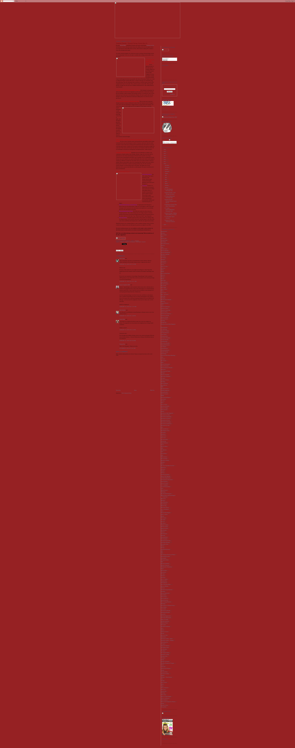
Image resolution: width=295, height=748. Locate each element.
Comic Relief (163, 334)
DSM (162, 386)
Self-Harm (163, 591)
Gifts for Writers (164, 446)
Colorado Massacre (165, 332)
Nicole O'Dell (123, 45)
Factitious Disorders (165, 406)
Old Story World (164, 526)
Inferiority (163, 469)
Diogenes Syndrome (165, 374)
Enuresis (162, 400)
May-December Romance (166, 493)
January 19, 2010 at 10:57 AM (128, 281)
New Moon (163, 523)
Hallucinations (164, 456)
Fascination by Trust (165, 425)
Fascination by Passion (165, 418)
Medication (163, 498)
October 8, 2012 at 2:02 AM (127, 348)
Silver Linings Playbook (166, 601)
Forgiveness (163, 435)
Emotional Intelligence (166, 397)
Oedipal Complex (164, 524)
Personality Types (164, 544)
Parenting (163, 535)
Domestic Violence (165, 379)
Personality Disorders (165, 542)
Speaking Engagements (166, 615)
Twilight (162, 680)
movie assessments (165, 509)
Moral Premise (164, 503)
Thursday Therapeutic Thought (167, 663)
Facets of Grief (164, 404)
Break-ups (163, 296)
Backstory (163, 268)
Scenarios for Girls (150, 45)
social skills (163, 608)
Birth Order (163, 280)
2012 (165, 159)
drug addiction (164, 385)
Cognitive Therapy (165, 330)
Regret (162, 568)
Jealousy (163, 472)
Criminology (163, 353)
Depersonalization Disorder (166, 367)
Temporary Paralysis (165, 645)
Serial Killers (163, 594)
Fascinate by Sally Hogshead (167, 413)
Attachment (163, 262)
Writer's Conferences (165, 698)
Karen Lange (122, 258)
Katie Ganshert (122, 310)
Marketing (163, 491)
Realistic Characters (165, 565)
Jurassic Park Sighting (165, 476)
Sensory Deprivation (165, 593)
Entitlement (163, 399)
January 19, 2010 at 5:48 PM (127, 315)
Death (162, 362)
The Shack (163, 650)
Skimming (163, 603)
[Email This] (116, 250)
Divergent (163, 378)
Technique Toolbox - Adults (167, 638)
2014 (165, 155)
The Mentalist (164, 649)
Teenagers (163, 643)
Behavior (163, 275)
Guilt (162, 455)
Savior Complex (164, 579)
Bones (162, 290)
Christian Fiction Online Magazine (168, 324)
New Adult (163, 519)
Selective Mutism (164, 586)
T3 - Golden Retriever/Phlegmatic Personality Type (170, 210)
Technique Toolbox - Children (167, 640)
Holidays (163, 462)
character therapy (164, 317)
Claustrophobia (164, 327)
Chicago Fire (163, 322)
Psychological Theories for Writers (168, 554)
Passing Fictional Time (165, 540)
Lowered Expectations (165, 486)
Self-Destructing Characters (166, 589)
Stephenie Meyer (164, 622)
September (167, 171)
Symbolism (163, 636)
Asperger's (163, 259)
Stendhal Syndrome (165, 621)
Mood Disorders (164, 502)
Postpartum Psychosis (165, 549)
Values (162, 684)
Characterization (164, 318)
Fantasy (162, 411)
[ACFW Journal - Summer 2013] (162, 713)
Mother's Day (163, 505)
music (162, 510)
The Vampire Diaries (165, 652)
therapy (122, 241)
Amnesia (163, 245)
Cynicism (163, 358)
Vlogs (162, 685)
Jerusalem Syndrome (165, 474)
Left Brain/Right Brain (165, 477)
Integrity (163, 470)
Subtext (162, 629)
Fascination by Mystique (166, 416)
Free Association (164, 439)
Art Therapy (163, 257)
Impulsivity (163, 467)
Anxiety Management (165, 252)
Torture (162, 664)
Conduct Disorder (164, 339)
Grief (162, 451)
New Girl (163, 521)
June (166, 177)
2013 (165, 157)
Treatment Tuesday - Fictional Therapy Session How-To (171, 201)
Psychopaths (163, 558)
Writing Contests (164, 705)
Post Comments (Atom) (126, 393)
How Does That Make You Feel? (167, 465)
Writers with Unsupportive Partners (168, 701)
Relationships (164, 570)
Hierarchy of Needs (165, 460)
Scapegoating (164, 580)
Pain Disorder (164, 530)
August (166, 173)
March (166, 183)
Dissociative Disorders (165, 376)
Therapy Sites (122, 344)
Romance (163, 575)
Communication (164, 336)
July (166, 175)
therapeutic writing (165, 654)
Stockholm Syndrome (165, 626)
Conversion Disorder (165, 343)
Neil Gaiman (163, 517)
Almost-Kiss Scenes (165, 243)
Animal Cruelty (164, 248)
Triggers (162, 675)
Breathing (163, 297)
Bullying (163, 301)
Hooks (162, 463)
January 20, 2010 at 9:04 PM (127, 340)
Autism (162, 264)
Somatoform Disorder (165, 612)
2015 (165, 153)
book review (163, 292)
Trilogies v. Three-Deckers (166, 677)
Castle (162, 304)
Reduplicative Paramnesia (166, 566)
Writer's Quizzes (164, 699)
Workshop (163, 692)
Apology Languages (165, 254)
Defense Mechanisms (165, 364)
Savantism (163, 577)
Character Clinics (164, 308)
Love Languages (164, 484)
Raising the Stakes (165, 559)
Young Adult (163, 706)
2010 (165, 163)
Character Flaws (164, 311)
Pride (162, 552)
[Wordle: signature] (120, 238)
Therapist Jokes (164, 656)
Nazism (162, 516)
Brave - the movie (164, 294)
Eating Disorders (164, 392)
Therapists (163, 657)
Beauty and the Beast (165, 273)
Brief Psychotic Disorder (166, 299)
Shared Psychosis (164, 600)
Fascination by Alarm (165, 414)
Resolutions (163, 572)
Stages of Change (164, 619)
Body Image (163, 287)
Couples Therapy (164, 351)
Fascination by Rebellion (166, 423)
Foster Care (163, 437)
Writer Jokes (163, 694)
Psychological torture (165, 556)
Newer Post (118, 390)
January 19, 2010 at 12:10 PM (127, 306)
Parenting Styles (164, 537)
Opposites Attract (164, 528)
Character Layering (165, 315)
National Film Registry (165, 512)
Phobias (162, 545)
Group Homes (164, 453)
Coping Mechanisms (165, 344)
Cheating (163, 320)
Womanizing (163, 691)
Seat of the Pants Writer (166, 584)
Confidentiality (164, 341)
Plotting (162, 547)
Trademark (163, 666)
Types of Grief (164, 682)
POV (162, 551)
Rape (162, 561)
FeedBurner (172, 94)
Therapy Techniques (130, 241)
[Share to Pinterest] (122, 250)
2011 (165, 161)
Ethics (162, 402)
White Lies (163, 689)
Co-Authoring (164, 329)
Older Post (152, 390)
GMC (162, 448)
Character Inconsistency (166, 313)
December (167, 165)
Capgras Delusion (164, 303)
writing (162, 703)
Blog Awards (163, 285)
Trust (162, 678)
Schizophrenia (164, 582)
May (166, 179)
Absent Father (164, 234)
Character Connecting (165, 310)
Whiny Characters (164, 687)
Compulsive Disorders (165, 337)
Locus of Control (164, 483)
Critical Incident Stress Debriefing (168, 355)
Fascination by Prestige (166, 421)
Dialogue (163, 372)
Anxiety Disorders (164, 250)
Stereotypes (163, 624)
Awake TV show (164, 266)
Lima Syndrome (164, 481)
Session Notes (164, 596)
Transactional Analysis (165, 668)
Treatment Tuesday (141, 241)
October (166, 169)
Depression (163, 369)
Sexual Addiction (164, 598)
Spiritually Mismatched (166, 617)
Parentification (164, 533)
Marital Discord (164, 490)
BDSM (162, 271)
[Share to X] (119, 250)
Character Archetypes (165, 306)
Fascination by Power (165, 420)
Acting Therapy (164, 240)
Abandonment (164, 231)
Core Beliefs (163, 346)
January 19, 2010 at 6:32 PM (127, 329)
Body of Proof (164, 289)
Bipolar (162, 278)
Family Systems (164, 409)
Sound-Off (163, 614)
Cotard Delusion (164, 348)
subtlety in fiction (164, 631)
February (167, 185)
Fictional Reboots (164, 428)
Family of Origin (164, 407)
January (166, 187)
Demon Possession (165, 365)
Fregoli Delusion (164, 442)
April (166, 181)
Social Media (163, 607)
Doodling (163, 381)
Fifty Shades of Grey (165, 430)
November (167, 167)
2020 (165, 149)
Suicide (162, 633)
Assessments (163, 261)
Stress (162, 628)
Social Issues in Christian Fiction (168, 605)
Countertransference (165, 350)
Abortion (163, 233)
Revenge (163, 573)
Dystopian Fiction (164, 388)
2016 (165, 151)
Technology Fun (164, 642)
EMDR (162, 395)
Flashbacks (163, 434)
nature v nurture (164, 514)
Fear (162, 427)
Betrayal (162, 276)
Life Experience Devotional (166, 479)
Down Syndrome (164, 383)
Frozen (162, 444)
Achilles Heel (164, 238)
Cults (162, 357)
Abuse (162, 236)
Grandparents (163, 449)
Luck (162, 488)
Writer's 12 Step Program (166, 696)
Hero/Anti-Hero (164, 458)
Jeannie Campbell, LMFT (124, 284)
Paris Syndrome (164, 538)
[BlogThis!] (118, 250)
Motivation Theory (165, 507)
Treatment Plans (164, 671)
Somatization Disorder (165, 610)
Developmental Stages (165, 371)
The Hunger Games (165, 647)
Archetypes (163, 255)
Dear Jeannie (163, 360)
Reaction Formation (165, 563)
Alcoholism (163, 241)
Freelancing (163, 441)
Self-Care (163, 587)
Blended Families (164, 283)
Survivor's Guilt (164, 635)
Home (135, 390)
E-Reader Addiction (165, 390)
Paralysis (163, 531)
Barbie (162, 269)
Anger (162, 247)
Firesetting (163, 432)
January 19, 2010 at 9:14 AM (127, 264)
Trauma (162, 670)
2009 (165, 224)
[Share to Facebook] (121, 250)
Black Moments (164, 282)
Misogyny (163, 500)
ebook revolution (164, 393)
